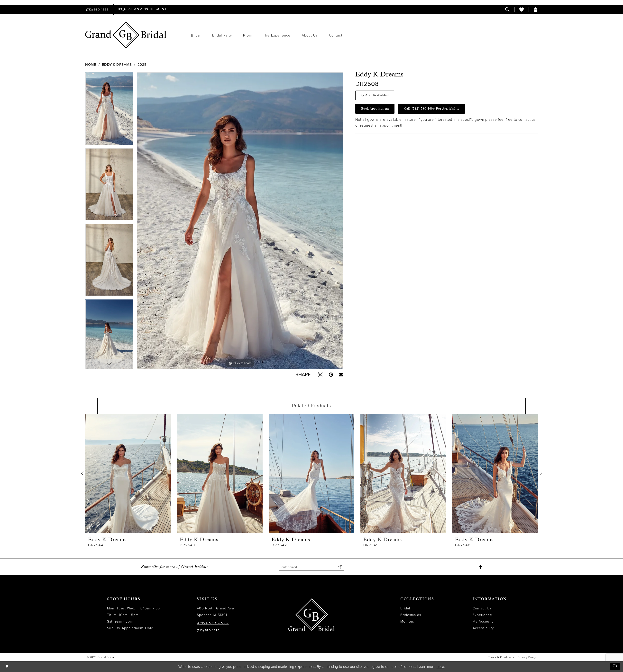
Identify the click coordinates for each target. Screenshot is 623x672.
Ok (615, 666)
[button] (536, 9)
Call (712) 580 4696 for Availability (431, 108)
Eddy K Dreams (117, 64)
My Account (483, 621)
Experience (482, 615)
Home (90, 64)
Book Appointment (375, 108)
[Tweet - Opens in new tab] (320, 374)
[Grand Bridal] (126, 35)
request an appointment (380, 125)
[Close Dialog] (7, 666)
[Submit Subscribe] (340, 567)
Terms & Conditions (501, 657)
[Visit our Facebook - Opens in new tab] (480, 567)
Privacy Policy (527, 657)
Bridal (405, 608)
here (440, 666)
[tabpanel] (109, 110)
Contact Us (482, 608)
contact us (527, 119)
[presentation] (128, 473)
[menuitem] (96, 9)
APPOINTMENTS (213, 623)
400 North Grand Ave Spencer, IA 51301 (215, 611)
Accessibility (483, 628)
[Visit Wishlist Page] (521, 9)
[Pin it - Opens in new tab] (331, 374)
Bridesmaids (410, 615)
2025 (142, 64)
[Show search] (507, 9)
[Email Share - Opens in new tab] (341, 375)
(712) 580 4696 (208, 630)
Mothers (407, 621)
